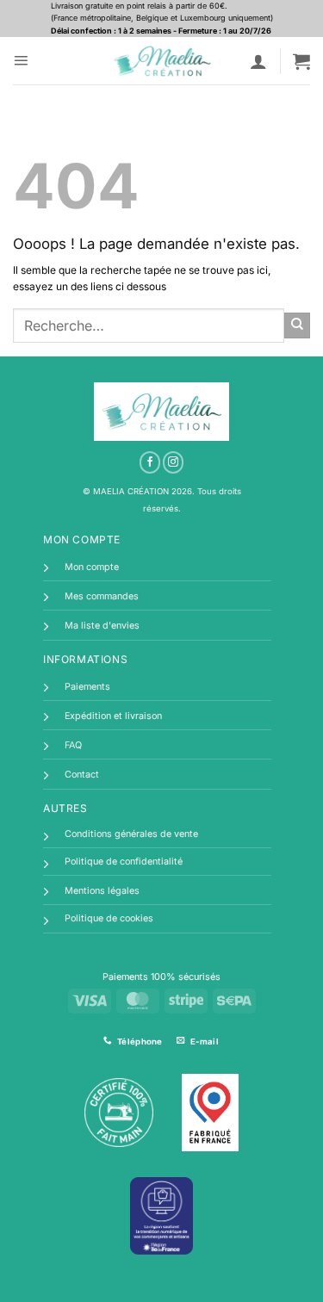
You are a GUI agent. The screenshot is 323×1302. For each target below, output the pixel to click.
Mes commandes (102, 596)
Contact (82, 774)
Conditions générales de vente (131, 834)
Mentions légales (102, 890)
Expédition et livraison (113, 716)
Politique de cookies (109, 918)
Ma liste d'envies (102, 625)
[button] (20, 61)
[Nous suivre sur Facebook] (150, 462)
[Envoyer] (297, 325)
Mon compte (92, 567)
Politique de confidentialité (124, 861)
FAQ (73, 745)
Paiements (87, 686)
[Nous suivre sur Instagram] (173, 462)
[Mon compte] (258, 61)
